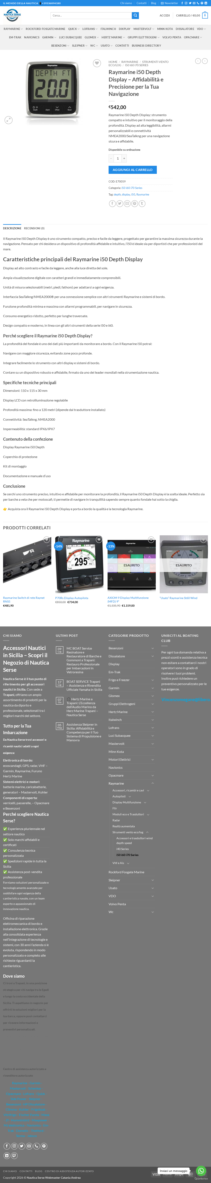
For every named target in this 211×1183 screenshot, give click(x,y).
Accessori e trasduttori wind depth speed (134, 840)
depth (117, 194)
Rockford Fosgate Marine (45, 29)
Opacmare (191, 37)
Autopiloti (119, 796)
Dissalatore (185, 29)
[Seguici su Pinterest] (202, 3)
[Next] (208, 580)
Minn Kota (165, 29)
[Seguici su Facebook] (182, 3)
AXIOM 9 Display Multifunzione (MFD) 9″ (128, 599)
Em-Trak (15, 37)
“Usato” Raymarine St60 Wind (178, 598)
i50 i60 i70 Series (136, 65)
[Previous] (3, 580)
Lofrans (88, 29)
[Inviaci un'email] (194, 3)
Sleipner (78, 45)
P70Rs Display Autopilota (71, 598)
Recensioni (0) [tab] (34, 228)
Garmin (48, 37)
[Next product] (198, 61)
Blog (153, 3)
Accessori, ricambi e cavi (128, 790)
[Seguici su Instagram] (186, 3)
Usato (105, 45)
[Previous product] (205, 61)
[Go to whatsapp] (201, 1171)
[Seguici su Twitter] (190, 3)
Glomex (90, 37)
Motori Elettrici (119, 759)
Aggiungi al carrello (133, 170)
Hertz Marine (112, 37)
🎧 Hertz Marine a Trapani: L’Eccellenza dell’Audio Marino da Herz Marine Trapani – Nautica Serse (82, 707)
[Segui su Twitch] (14, 1155)
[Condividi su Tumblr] (142, 203)
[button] (169, 3)
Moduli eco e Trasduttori (128, 814)
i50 (133, 194)
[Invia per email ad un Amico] (127, 203)
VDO (200, 29)
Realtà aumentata (124, 826)
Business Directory (146, 45)
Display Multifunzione (127, 802)
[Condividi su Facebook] (112, 203)
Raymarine (12, 29)
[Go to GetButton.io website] (201, 1178)
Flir (115, 808)
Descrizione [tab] (12, 228)
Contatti (142, 3)
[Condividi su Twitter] (119, 203)
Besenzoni (58, 45)
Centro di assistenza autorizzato (69, 1171)
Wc (92, 45)
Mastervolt (143, 29)
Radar (116, 820)
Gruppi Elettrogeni (142, 37)
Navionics (31, 37)
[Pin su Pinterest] (134, 203)
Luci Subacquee (70, 37)
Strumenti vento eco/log (128, 832)
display (126, 194)
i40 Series (122, 849)
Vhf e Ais (118, 863)
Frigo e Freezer (119, 680)
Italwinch (108, 29)
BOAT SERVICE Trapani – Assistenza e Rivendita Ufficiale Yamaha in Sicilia (84, 685)
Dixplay (125, 29)
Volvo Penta (171, 37)
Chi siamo (126, 3)
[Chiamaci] (198, 3)
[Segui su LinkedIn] (206, 3)
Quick (72, 29)
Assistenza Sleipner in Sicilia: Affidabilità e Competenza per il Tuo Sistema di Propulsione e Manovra (84, 732)
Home (113, 62)
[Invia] (135, 15)
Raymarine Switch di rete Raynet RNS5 (24, 599)
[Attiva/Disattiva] (152, 648)
